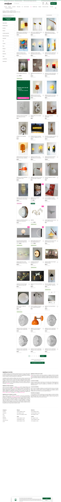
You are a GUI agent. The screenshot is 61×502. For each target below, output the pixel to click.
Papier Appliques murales (34, 414)
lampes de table (22, 392)
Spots (3, 414)
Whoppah (8, 383)
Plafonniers (4, 417)
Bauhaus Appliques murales (21, 420)
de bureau (16, 392)
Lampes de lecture (5, 420)
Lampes (4, 415)
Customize (46, 500)
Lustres (4, 421)
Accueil (4, 10)
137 (39, 356)
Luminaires (7, 10)
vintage (19, 386)
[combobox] (27, 3)
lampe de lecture (13, 396)
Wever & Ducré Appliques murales (22, 414)
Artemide (18, 396)
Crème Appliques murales (34, 420)
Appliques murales (13, 10)
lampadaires (9, 392)
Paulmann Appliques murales (21, 411)
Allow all (47, 498)
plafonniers (4, 392)
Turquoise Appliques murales (35, 419)
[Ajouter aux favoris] (29, 33)
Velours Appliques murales (35, 411)
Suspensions (4, 418)
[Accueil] (8, 3)
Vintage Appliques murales (20, 419)
